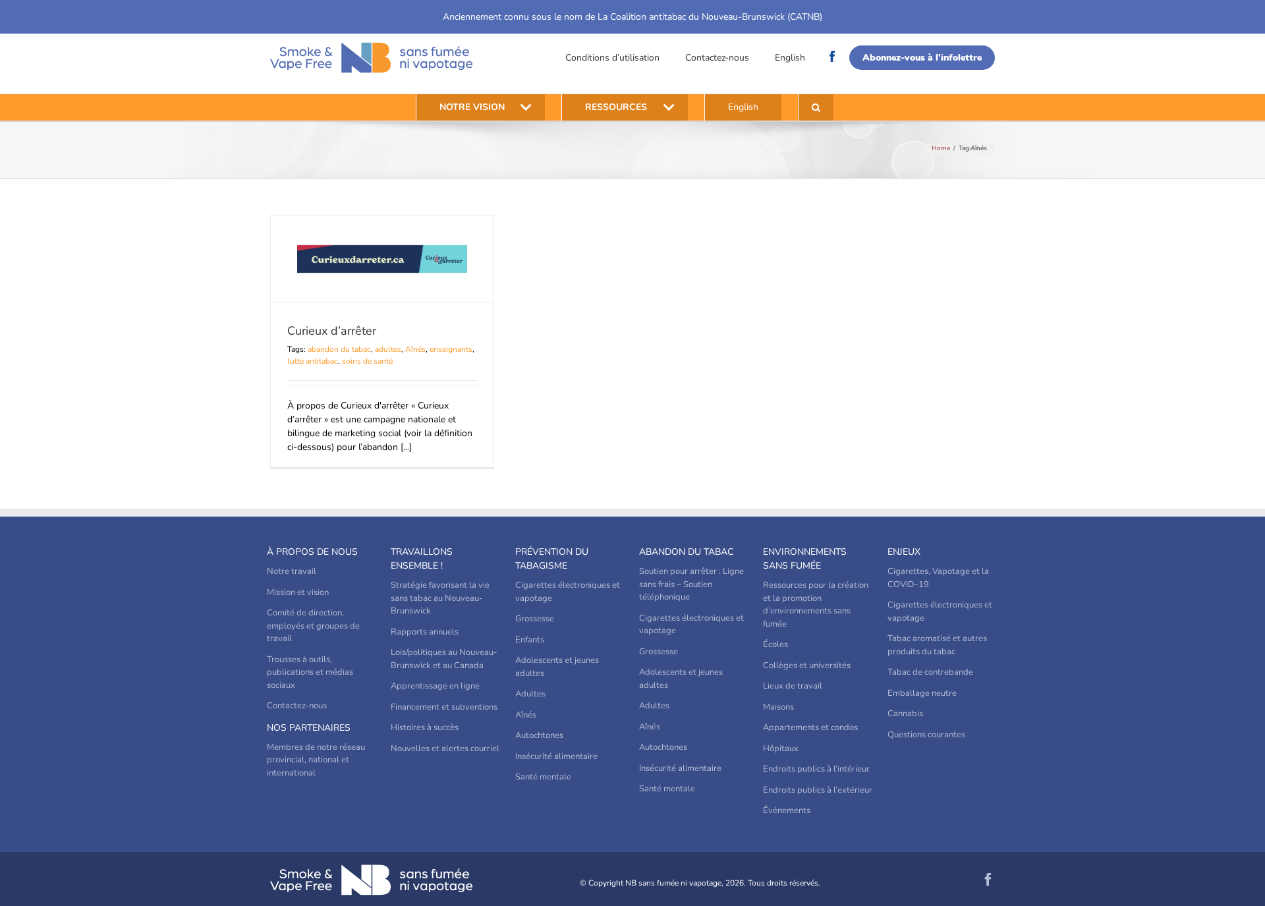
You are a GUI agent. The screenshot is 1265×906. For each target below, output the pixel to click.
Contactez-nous (717, 57)
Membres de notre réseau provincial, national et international (316, 760)
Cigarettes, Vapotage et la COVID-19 (938, 577)
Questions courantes (926, 735)
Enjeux (903, 552)
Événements (786, 810)
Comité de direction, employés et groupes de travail (313, 625)
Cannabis (905, 714)
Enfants (529, 640)
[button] (816, 107)
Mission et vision (298, 592)
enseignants (451, 349)
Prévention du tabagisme (551, 559)
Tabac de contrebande (930, 672)
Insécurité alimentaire (556, 756)
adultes (388, 349)
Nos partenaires (309, 728)
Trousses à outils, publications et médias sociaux (310, 672)
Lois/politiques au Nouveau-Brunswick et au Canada (444, 658)
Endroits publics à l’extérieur (817, 790)
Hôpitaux (781, 748)
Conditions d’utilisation (612, 57)
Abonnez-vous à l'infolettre (922, 57)
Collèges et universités (807, 665)
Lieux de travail (792, 686)
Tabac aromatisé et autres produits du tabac (937, 645)
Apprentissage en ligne (435, 686)
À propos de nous (312, 552)
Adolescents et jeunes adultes (557, 666)
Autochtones (539, 735)
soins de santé (367, 361)
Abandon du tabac (686, 552)
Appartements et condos (810, 727)
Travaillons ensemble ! (422, 559)
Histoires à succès (425, 727)
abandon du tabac (339, 349)
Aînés (415, 349)
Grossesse (534, 619)
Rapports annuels (425, 632)
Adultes (530, 694)
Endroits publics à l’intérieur (816, 769)
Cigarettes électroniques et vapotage (567, 591)
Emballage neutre (922, 693)
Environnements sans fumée (805, 559)
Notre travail (291, 571)
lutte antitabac (312, 361)
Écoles (775, 644)
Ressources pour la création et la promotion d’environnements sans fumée (815, 604)
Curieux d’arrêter (331, 331)
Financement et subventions (444, 707)
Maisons (778, 707)
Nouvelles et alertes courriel (445, 748)
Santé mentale (543, 777)
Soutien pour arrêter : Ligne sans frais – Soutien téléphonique (691, 584)
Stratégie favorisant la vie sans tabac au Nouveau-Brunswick (440, 598)
